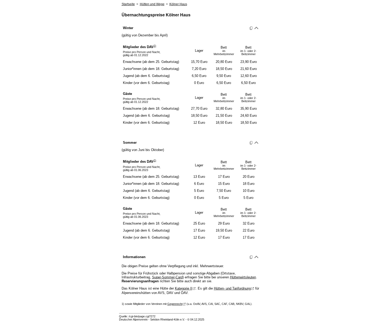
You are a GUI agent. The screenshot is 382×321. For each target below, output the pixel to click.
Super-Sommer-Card (167, 277)
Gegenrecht (174, 303)
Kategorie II (183, 288)
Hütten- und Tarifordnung (232, 288)
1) (155, 45)
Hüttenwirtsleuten (243, 277)
